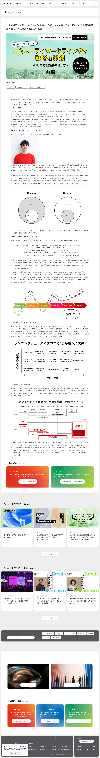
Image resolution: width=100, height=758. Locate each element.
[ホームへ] (7, 3)
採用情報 (31, 743)
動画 (50, 3)
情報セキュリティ (33, 749)
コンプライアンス (65, 746)
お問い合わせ (79, 746)
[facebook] (87, 749)
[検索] (83, 3)
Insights (43, 3)
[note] (93, 749)
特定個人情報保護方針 (66, 749)
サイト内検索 (93, 746)
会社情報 (42, 746)
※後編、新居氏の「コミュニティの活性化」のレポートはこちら (54, 452)
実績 (37, 3)
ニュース (63, 743)
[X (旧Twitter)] (84, 749)
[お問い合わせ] (90, 3)
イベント (56, 3)
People (72, 3)
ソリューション (29, 3)
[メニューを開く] (96, 3)
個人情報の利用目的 (55, 749)
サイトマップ (86, 746)
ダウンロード (65, 3)
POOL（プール (80, 119)
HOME (5, 737)
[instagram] (90, 749)
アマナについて (19, 3)
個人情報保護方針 (43, 749)
